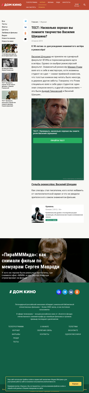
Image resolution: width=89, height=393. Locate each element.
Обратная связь (44, 330)
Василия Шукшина (41, 56)
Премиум (41, 7)
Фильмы (51, 2)
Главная (34, 22)
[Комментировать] (25, 39)
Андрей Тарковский (52, 91)
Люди (58, 2)
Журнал (42, 2)
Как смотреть (31, 7)
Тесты (4, 24)
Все (3, 21)
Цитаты (5, 30)
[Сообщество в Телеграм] (65, 292)
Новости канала (8, 38)
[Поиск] (84, 5)
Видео (4, 35)
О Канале (44, 327)
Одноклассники (73, 334)
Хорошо (75, 384)
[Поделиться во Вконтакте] (25, 27)
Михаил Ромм (75, 67)
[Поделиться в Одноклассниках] (25, 33)
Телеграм (73, 327)
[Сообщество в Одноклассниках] (77, 292)
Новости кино (7, 41)
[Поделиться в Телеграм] (25, 21)
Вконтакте (73, 330)
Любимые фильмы (9, 33)
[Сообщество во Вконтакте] (71, 292)
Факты (4, 27)
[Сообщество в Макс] (58, 292)
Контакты (44, 334)
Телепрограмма (31, 2)
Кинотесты (66, 2)
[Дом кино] (11, 5)
